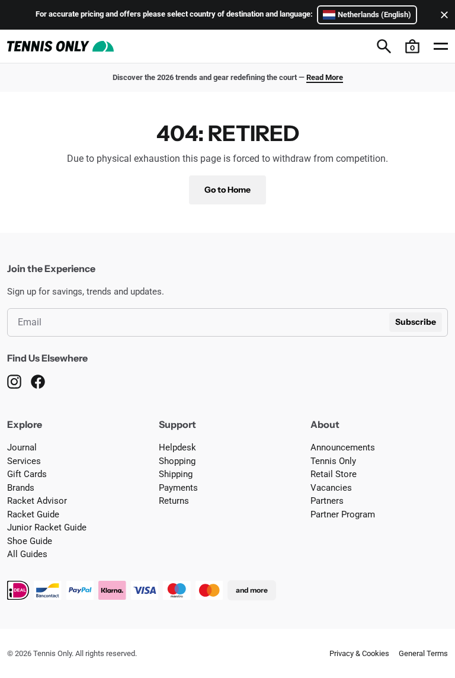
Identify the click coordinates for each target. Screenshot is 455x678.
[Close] (442, 15)
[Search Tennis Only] (384, 46)
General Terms (423, 653)
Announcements (342, 447)
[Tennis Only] (60, 46)
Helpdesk (177, 447)
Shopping (177, 461)
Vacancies (331, 487)
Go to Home (227, 189)
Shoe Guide (29, 541)
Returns (174, 500)
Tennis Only (333, 461)
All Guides (27, 554)
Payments (178, 487)
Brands (20, 487)
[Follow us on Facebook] (38, 382)
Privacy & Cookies (359, 653)
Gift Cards (27, 474)
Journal (22, 447)
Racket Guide (33, 514)
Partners (327, 500)
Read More (324, 77)
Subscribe (415, 321)
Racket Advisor (37, 500)
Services (24, 461)
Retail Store (333, 474)
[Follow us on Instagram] (14, 382)
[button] (412, 46)
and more (252, 590)
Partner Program (342, 514)
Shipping (176, 474)
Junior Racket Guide (46, 527)
